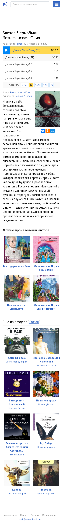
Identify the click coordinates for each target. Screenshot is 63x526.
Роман (19, 43)
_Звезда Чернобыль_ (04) (31, 78)
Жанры (23, 515)
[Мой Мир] (52, 131)
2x (51, 85)
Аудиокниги (10, 515)
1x (31, 85)
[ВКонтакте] (43, 131)
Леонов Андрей (23, 95)
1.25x (38, 85)
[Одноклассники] (48, 131)
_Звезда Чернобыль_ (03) (31, 71)
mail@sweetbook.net (30, 519)
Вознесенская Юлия (20, 92)
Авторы (35, 515)
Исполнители (49, 515)
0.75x (24, 85)
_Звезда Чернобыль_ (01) (31, 57)
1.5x (45, 85)
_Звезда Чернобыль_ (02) (31, 64)
